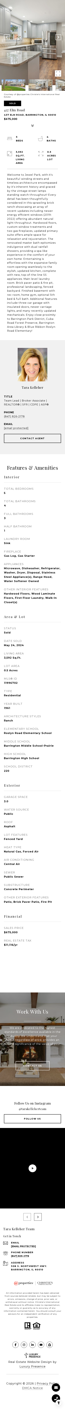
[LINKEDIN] (32, 1345)
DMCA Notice (32, 1388)
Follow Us (32, 1118)
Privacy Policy (48, 1383)
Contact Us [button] (32, 1065)
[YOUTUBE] (41, 1345)
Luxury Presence (33, 1366)
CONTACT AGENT (32, 438)
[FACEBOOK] (15, 1345)
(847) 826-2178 (14, 416)
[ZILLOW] (49, 1345)
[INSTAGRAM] (24, 1345)
